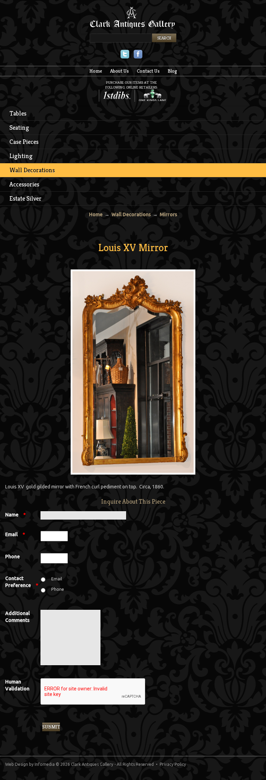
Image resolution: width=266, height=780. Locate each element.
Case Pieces (23, 142)
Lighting (21, 156)
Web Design (16, 764)
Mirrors (168, 214)
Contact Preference (21, 582)
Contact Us (148, 71)
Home (95, 71)
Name (15, 514)
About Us (119, 71)
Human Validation (17, 685)
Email (15, 534)
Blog (172, 71)
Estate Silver (25, 198)
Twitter (125, 55)
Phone (12, 556)
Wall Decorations (32, 170)
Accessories (24, 184)
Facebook (138, 55)
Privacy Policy (173, 764)
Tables (18, 113)
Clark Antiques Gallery (133, 20)
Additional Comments (17, 617)
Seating (19, 127)
